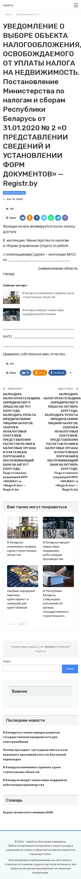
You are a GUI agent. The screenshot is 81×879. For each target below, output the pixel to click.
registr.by (8, 5)
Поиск (7, 661)
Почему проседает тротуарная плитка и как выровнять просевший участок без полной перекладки (35, 754)
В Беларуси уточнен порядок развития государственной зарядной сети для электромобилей (31, 737)
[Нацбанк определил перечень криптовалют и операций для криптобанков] (22, 576)
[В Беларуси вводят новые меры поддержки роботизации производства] (11, 314)
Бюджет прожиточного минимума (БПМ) (28, 812)
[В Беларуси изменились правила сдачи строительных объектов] (11, 297)
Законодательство (14, 193)
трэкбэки (50, 646)
